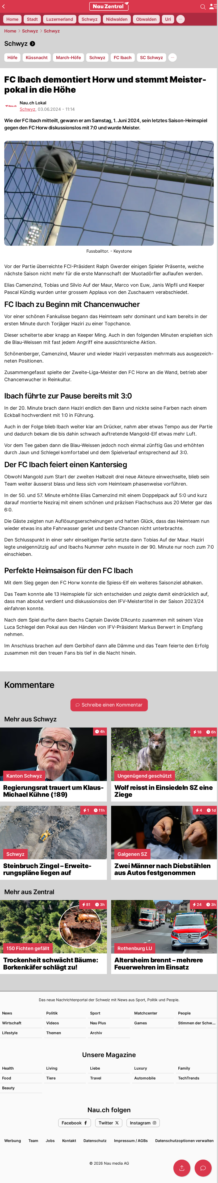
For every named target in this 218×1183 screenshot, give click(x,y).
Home (10, 31)
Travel (95, 1078)
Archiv (96, 1032)
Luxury (140, 1068)
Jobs (50, 1140)
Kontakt (69, 1140)
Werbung (12, 1140)
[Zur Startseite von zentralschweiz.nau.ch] (109, 6)
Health (8, 1068)
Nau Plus (98, 1023)
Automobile (145, 1078)
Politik (52, 1013)
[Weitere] (180, 19)
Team (33, 1140)
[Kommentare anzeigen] (203, 1168)
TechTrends (188, 1078)
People (184, 1013)
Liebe (95, 1068)
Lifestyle (10, 1032)
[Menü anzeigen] (213, 6)
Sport (95, 1013)
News (7, 1013)
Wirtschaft (11, 1023)
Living (51, 1068)
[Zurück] (3, 6)
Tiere (51, 1078)
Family (184, 1068)
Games (140, 1023)
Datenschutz (95, 1140)
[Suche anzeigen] (203, 6)
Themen (53, 1032)
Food (6, 1078)
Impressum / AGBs (131, 1140)
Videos (52, 1023)
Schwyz (30, 31)
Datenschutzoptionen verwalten (184, 1140)
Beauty (8, 1088)
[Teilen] (181, 1168)
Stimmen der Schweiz (197, 1023)
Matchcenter (145, 1013)
